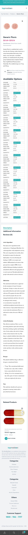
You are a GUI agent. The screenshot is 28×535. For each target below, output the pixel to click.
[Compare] (5, 71)
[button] (22, 21)
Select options (11, 438)
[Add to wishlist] (22, 409)
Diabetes (14, 464)
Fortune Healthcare (14, 503)
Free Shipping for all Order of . (14, 0)
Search (14, 532)
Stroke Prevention (11, 74)
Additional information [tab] (12, 231)
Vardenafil (14, 487)
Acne (14, 490)
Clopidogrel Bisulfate (17, 72)
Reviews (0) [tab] (7, 235)
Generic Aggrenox (10, 432)
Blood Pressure (14, 469)
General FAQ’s (14, 501)
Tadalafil (14, 485)
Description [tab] (7, 228)
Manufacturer (14, 508)
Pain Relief (14, 471)
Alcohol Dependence (14, 492)
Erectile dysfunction (14, 467)
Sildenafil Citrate (14, 482)
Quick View (22, 414)
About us (14, 506)
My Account (4, 532)
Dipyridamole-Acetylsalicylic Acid (12, 429)
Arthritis (14, 474)
